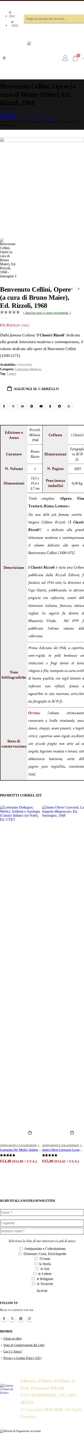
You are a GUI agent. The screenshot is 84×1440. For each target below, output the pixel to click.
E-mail (41, 406)
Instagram (29, 1318)
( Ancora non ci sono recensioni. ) (47, 312)
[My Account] (65, 58)
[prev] (72, 289)
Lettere (11, 373)
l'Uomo (44, 1259)
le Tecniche (44, 1284)
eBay (12, 15)
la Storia (44, 1264)
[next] (78, 289)
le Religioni (44, 1279)
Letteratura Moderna (28, 369)
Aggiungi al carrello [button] (32, 1133)
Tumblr (50, 406)
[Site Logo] (42, 58)
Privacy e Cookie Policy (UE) (22, 1358)
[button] (4, 58)
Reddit (60, 406)
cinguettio (13, 406)
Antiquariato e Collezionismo (18, 1145)
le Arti (44, 1269)
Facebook (4, 406)
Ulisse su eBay (12, 1338)
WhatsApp (69, 406)
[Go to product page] (21, 973)
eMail (14, 25)
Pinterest (32, 406)
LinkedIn (23, 406)
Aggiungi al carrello (36, 389)
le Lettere (44, 1274)
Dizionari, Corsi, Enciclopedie (44, 1254)
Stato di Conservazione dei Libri (24, 1345)
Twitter (12, 1318)
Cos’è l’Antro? (12, 1351)
